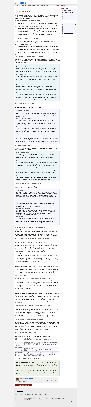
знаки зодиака (28, 5)
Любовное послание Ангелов (69, 18)
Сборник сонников (18, 8)
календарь (42, 5)
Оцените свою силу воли (68, 33)
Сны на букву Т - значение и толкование (30, 8)
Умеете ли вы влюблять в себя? (70, 24)
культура (52, 5)
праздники (57, 5)
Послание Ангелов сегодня (69, 16)
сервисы (63, 5)
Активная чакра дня (67, 14)
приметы (48, 5)
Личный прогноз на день (68, 12)
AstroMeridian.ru (23, 394)
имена (33, 5)
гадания (37, 5)
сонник (16, 5)
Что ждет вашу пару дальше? (69, 26)
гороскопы (21, 5)
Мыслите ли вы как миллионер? (70, 28)
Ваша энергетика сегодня (68, 10)
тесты (66, 5)
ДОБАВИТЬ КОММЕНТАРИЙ (23, 385)
